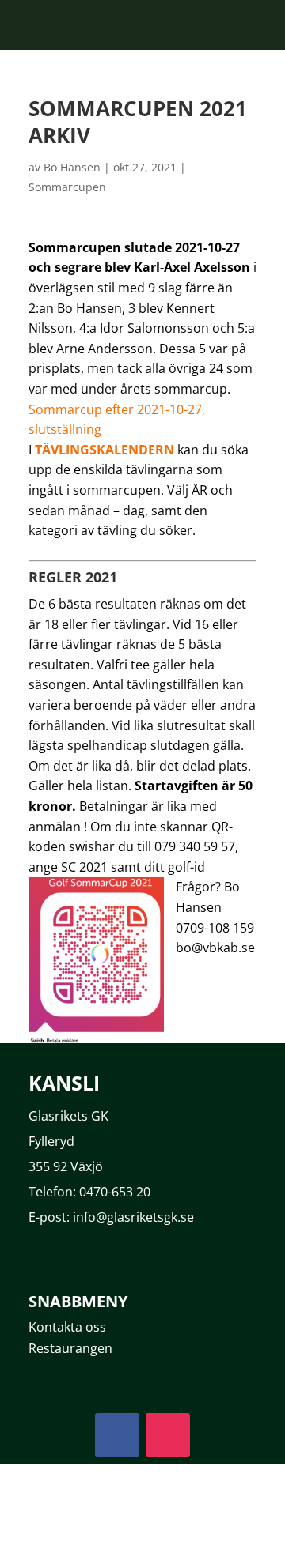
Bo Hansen (72, 167)
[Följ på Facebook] (117, 1435)
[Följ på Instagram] (168, 1435)
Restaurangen (70, 1348)
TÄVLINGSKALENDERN (104, 449)
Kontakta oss (67, 1327)
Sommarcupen (67, 186)
